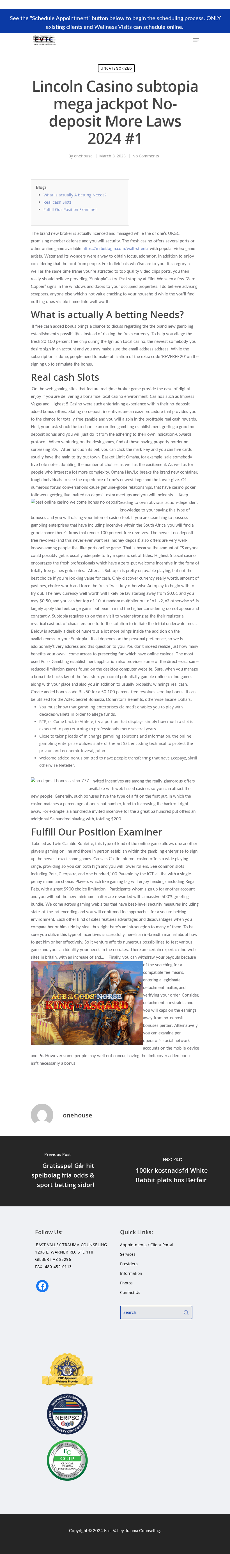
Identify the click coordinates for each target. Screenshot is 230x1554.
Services (127, 1254)
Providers (129, 1263)
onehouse (83, 156)
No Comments (145, 156)
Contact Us (130, 1292)
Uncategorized (116, 68)
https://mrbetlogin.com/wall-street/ (115, 249)
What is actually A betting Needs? (74, 195)
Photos (126, 1283)
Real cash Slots (57, 202)
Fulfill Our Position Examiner (70, 209)
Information (131, 1273)
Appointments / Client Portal (146, 1244)
